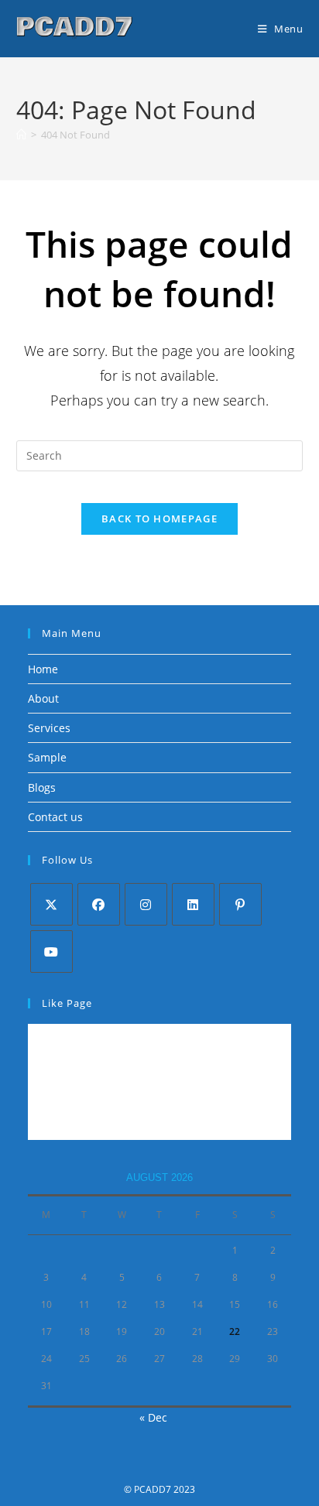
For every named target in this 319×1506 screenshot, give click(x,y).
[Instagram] (146, 904)
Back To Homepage (159, 518)
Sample (47, 757)
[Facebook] (98, 904)
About (43, 698)
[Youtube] (51, 951)
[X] (51, 904)
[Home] (21, 135)
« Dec (153, 1417)
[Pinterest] (240, 904)
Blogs (42, 787)
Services (49, 727)
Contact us (55, 816)
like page (67, 1003)
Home (43, 669)
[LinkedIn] (193, 904)
